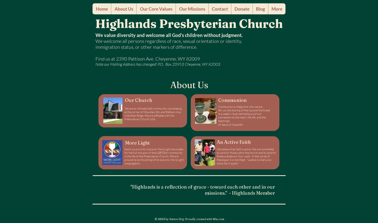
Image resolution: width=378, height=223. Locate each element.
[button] (123, 8)
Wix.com (218, 219)
